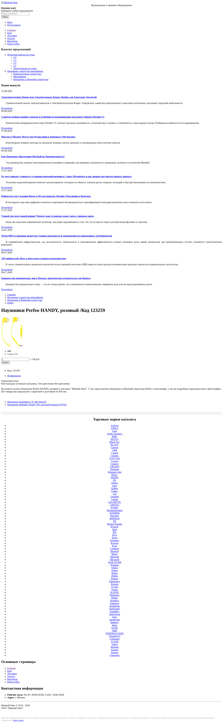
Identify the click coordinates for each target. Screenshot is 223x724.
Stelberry (114, 622)
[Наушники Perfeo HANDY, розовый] (12, 346)
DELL (114, 475)
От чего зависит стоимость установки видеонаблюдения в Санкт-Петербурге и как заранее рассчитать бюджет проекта (66, 176)
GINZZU (114, 505)
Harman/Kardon (114, 510)
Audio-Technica (114, 433)
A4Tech (114, 425)
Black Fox (115, 442)
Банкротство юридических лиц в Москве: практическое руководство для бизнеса (45, 278)
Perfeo (10, 303)
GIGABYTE (114, 502)
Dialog (114, 483)
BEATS (114, 439)
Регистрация (13, 25)
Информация (14, 375)
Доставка (12, 35)
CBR (114, 450)
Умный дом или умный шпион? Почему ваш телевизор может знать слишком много (47, 216)
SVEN (114, 628)
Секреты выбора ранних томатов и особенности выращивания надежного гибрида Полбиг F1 (52, 117)
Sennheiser (114, 606)
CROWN (114, 466)
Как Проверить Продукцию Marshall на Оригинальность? (33, 156)
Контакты (12, 41)
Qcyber (114, 587)
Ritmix (114, 598)
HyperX (114, 526)
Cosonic (114, 455)
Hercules (114, 516)
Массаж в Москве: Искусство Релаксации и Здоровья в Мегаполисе (38, 137)
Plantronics (114, 581)
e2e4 (114, 485)
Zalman (114, 652)
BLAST (114, 444)
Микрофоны (19, 76)
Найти (5, 17)
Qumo (115, 589)
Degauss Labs (114, 472)
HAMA (114, 507)
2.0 (14, 57)
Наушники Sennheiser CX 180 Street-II (26, 402)
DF (114, 480)
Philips (114, 576)
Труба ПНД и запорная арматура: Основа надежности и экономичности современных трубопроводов (56, 236)
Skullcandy (114, 608)
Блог (9, 33)
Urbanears (115, 639)
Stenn (114, 625)
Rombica (114, 600)
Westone (114, 647)
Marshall (114, 551)
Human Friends (114, 524)
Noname (114, 565)
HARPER (115, 513)
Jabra (114, 529)
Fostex (114, 491)
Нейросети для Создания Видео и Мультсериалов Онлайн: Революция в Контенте (46, 196)
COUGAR (114, 458)
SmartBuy (114, 611)
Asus (114, 431)
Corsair (114, 453)
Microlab (114, 557)
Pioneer (114, 578)
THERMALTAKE (114, 633)
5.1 (14, 65)
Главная (11, 30)
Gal (114, 494)
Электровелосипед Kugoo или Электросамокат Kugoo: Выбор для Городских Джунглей (49, 97)
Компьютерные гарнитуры (27, 74)
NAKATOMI (114, 562)
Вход (9, 22)
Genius (114, 499)
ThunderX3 (114, 636)
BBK (114, 436)
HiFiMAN (115, 518)
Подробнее (7, 108)
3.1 (14, 63)
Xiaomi (114, 650)
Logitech (114, 548)
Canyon (114, 447)
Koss (114, 546)
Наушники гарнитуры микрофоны (25, 71)
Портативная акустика (25, 68)
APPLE (114, 428)
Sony (114, 617)
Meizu (115, 554)
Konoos (114, 543)
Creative (115, 464)
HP (114, 521)
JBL (115, 532)
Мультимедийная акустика (21, 54)
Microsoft (114, 559)
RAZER (114, 592)
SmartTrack (114, 614)
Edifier (114, 488)
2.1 (14, 60)
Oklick (114, 567)
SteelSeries (114, 619)
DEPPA (114, 477)
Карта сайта (13, 44)
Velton (115, 644)
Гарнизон (115, 655)
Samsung (114, 603)
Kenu (114, 537)
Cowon (114, 461)
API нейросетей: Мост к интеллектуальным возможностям (33, 258)
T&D (114, 630)
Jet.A (114, 535)
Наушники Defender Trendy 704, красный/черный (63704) (36, 404)
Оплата (11, 38)
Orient (115, 570)
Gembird (114, 496)
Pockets (114, 584)
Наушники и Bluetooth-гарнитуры (30, 79)
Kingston (114, 540)
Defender (114, 469)
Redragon (114, 595)
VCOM (114, 641)
